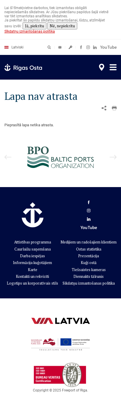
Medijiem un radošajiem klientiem (88, 242)
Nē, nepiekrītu (62, 25)
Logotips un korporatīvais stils (32, 283)
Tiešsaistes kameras (89, 269)
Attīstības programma (32, 242)
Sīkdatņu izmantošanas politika (29, 31)
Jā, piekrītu (34, 25)
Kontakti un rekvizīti (32, 276)
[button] (114, 108)
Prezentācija (88, 255)
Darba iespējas (32, 255)
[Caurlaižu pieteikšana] (70, 47)
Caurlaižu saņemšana (32, 249)
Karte (32, 269)
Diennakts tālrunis (88, 276)
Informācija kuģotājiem (32, 262)
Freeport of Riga (74, 390)
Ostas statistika (88, 249)
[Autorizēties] (60, 47)
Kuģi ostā (89, 262)
